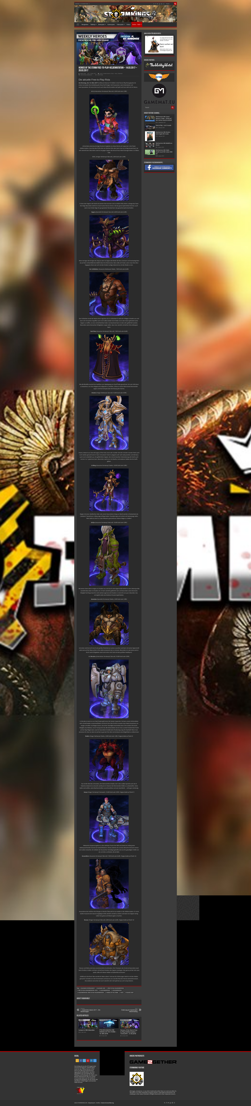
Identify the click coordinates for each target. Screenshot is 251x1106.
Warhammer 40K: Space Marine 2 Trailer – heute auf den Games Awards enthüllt (164, 118)
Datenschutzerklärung (107, 1103)
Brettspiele (101, 24)
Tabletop (92, 24)
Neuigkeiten (85, 24)
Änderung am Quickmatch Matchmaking (129, 1010)
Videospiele (120, 24)
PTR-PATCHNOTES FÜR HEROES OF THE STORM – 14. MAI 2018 (107, 1032)
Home (77, 24)
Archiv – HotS (136, 24)
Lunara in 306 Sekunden (87, 1030)
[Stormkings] (125, 13)
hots (122, 992)
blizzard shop (101, 988)
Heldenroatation (105, 990)
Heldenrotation (106, 73)
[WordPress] (161, 4)
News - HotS (114, 73)
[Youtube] (159, 4)
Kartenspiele (111, 24)
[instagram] (163, 4)
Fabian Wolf (83, 73)
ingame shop (129, 992)
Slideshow (120, 73)
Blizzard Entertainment (88, 988)
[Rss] (154, 4)
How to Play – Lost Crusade (163, 125)
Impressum (91, 1103)
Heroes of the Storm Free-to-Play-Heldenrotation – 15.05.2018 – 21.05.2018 (129, 1032)
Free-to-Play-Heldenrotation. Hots (88, 990)
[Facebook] (155, 4)
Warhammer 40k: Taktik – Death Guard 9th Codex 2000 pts (164, 151)
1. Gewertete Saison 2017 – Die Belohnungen (90, 1010)
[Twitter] (157, 4)
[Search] (175, 3)
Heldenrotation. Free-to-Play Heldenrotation (91, 992)
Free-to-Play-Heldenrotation (116, 988)
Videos (128, 24)
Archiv (101, 73)
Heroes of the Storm (112, 992)
